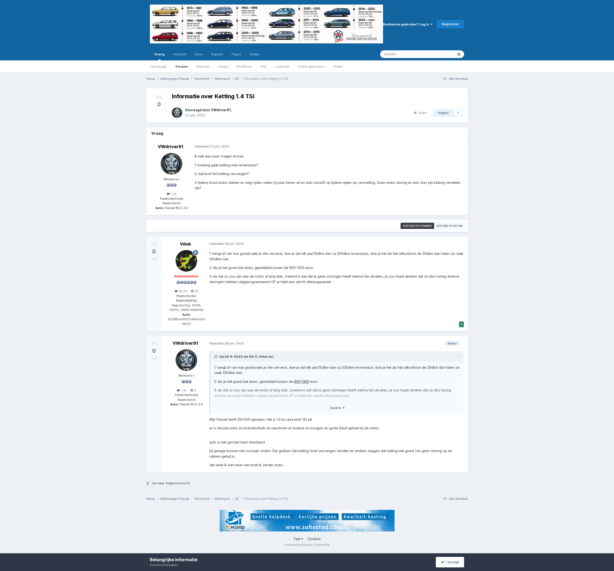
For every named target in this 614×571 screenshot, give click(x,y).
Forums (182, 66)
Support (217, 54)
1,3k (173, 194)
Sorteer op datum (449, 225)
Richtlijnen (244, 66)
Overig (159, 54)
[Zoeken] (459, 54)
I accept (451, 562)
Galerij (223, 66)
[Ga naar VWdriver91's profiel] (177, 112)
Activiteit (179, 54)
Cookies (314, 539)
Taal (297, 539)
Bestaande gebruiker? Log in (407, 24)
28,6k (182, 291)
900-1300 (301, 381)
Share (421, 113)
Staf (264, 66)
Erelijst (338, 66)
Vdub (185, 243)
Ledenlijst (282, 66)
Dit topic (441, 54)
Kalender (203, 66)
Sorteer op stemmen (417, 225)
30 (196, 291)
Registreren (450, 24)
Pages (236, 54)
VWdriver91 (221, 110)
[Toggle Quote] (216, 356)
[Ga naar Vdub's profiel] (186, 261)
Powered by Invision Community (307, 545)
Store (199, 54)
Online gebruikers (311, 66)
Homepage (159, 66)
